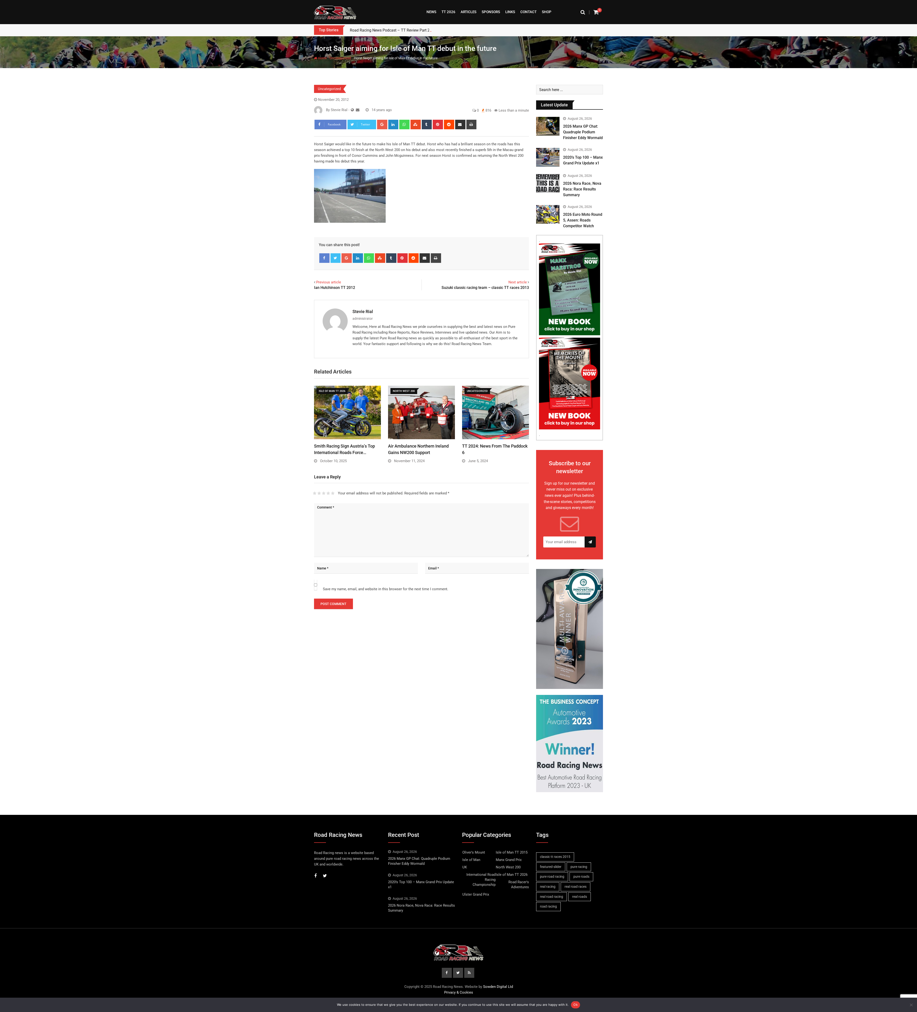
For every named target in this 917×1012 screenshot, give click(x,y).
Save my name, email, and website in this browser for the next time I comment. (385, 589)
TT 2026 (448, 12)
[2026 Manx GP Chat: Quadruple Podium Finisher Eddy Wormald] (548, 126)
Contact (528, 12)
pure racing (578, 867)
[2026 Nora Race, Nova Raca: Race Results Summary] (548, 183)
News (431, 12)
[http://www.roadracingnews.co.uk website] (352, 110)
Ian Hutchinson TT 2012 (334, 287)
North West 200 (508, 867)
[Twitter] (336, 258)
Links (510, 12)
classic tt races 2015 (555, 857)
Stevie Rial (362, 311)
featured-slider (550, 867)
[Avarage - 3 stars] (323, 493)
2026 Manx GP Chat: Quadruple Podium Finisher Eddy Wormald (583, 132)
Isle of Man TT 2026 (512, 874)
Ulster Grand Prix (475, 894)
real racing (547, 886)
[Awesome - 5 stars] (333, 493)
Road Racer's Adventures (518, 884)
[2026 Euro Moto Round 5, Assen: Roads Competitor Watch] (548, 214)
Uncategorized (340, 58)
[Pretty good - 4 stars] (328, 493)
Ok (575, 1005)
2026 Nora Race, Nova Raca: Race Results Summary (582, 189)
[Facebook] (324, 258)
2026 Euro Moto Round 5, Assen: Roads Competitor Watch (582, 220)
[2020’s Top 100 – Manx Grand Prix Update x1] (548, 157)
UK (464, 867)
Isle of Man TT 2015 (512, 852)
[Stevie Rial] (357, 110)
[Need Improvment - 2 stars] (319, 493)
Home (322, 58)
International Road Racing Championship (481, 879)
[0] (596, 12)
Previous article (328, 282)
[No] (911, 1004)
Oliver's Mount (473, 852)
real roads (579, 896)
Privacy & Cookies (458, 992)
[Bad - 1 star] (314, 493)
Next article (517, 282)
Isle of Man (471, 860)
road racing (548, 906)
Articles (468, 12)
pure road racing (552, 876)
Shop (546, 12)
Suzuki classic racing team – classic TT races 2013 (485, 287)
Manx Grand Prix (509, 860)
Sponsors (491, 12)
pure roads (581, 876)
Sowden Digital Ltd (498, 987)
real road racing (551, 896)
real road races (575, 886)
